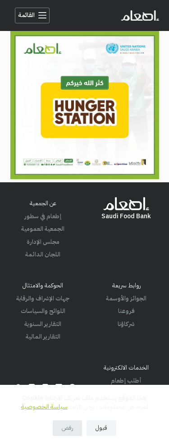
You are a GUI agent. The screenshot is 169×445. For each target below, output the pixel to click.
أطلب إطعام (126, 380)
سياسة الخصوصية (44, 406)
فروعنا (126, 311)
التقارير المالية (43, 336)
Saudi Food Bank (126, 216)
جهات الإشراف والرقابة (42, 298)
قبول (101, 427)
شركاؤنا (126, 324)
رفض (67, 427)
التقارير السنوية (42, 324)
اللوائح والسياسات (43, 311)
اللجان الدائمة (42, 254)
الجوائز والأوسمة (126, 298)
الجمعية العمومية (42, 229)
